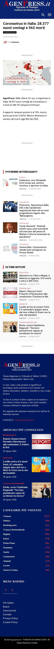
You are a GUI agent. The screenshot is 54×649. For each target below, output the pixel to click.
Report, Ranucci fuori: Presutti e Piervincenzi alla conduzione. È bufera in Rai (33, 294)
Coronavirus (10, 32)
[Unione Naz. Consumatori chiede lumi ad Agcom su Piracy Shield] (10, 248)
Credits (34, 643)
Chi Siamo (8, 602)
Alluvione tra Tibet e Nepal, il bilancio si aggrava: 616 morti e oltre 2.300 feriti (35, 278)
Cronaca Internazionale (28, 322)
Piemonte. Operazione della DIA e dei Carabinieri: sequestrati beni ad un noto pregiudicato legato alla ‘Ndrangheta (34, 210)
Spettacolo (23, 304)
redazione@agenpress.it (24, 420)
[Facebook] (15, 50)
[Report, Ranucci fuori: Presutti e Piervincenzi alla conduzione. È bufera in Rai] (10, 292)
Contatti (7, 614)
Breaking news (24, 288)
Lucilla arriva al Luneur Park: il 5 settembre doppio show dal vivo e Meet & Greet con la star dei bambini (34, 311)
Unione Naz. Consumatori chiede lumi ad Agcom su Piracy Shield (33, 250)
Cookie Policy (10, 622)
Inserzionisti (9, 610)
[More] (42, 157)
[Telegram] (43, 50)
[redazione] (5, 42)
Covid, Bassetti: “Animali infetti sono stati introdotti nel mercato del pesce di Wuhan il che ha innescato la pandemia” (34, 231)
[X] (22, 50)
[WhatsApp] (29, 50)
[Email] (36, 50)
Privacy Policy (10, 618)
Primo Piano (24, 272)
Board (6, 606)
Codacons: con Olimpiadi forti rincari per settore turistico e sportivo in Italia (33, 183)
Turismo (22, 177)
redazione (15, 42)
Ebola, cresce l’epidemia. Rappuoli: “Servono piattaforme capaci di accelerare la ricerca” (32, 329)
